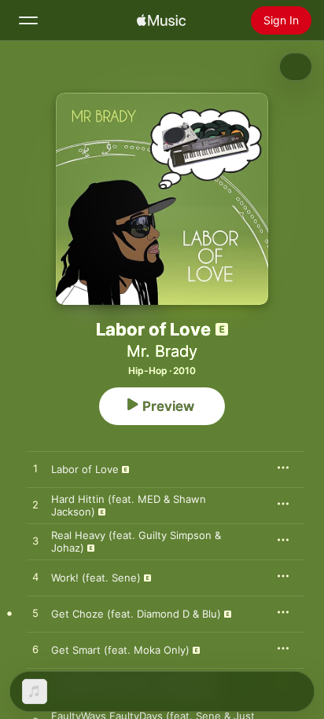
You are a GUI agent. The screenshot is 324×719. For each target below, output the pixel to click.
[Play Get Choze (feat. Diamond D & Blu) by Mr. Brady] (35, 614)
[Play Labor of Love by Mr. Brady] (35, 469)
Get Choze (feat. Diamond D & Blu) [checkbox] (136, 613)
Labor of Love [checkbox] (85, 469)
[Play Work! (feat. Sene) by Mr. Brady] (35, 577)
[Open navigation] (28, 20)
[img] (161, 20)
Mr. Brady (162, 351)
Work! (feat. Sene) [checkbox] (96, 577)
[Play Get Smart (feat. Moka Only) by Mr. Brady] (35, 650)
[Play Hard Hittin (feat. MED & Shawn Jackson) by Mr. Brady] (35, 505)
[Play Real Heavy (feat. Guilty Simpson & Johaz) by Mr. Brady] (35, 541)
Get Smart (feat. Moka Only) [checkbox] (120, 650)
